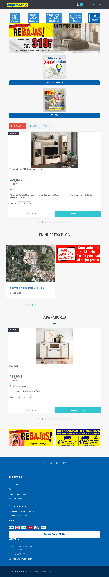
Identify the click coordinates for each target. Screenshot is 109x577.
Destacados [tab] (17, 126)
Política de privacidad (18, 506)
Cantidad (13, 203)
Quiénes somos (15, 484)
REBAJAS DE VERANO (21, 288)
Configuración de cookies (20, 515)
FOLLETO (54, 115)
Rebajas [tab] (33, 126)
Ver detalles (31, 214)
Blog (10, 489)
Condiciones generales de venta (23, 511)
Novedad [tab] (47, 126)
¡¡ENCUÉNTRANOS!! (54, 82)
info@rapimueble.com (22, 558)
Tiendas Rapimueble (17, 494)
